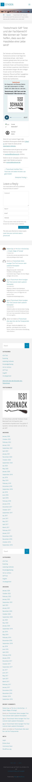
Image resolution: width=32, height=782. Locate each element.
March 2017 (6, 527)
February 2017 (7, 530)
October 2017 (7, 510)
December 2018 (7, 486)
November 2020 (7, 457)
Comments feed (7, 746)
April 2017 (5, 524)
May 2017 (5, 521)
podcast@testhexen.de (12, 154)
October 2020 (7, 460)
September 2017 (8, 513)
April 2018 (5, 498)
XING (20, 763)
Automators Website (9, 146)
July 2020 (5, 466)
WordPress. (21, 776)
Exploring (5, 358)
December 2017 (7, 507)
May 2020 (5, 468)
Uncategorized (7, 376)
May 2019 (5, 480)
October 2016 (7, 542)
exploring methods (8, 361)
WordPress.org (7, 749)
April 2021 (5, 451)
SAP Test (5, 370)
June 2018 (5, 495)
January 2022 (6, 445)
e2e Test (5, 355)
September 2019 (8, 474)
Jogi (8, 279)
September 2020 (8, 463)
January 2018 (6, 504)
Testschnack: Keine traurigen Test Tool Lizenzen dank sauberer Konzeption (16, 263)
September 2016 (8, 545)
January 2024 (6, 436)
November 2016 (7, 539)
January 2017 (6, 533)
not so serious (7, 367)
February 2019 (7, 483)
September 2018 (8, 489)
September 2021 (8, 448)
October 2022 (7, 439)
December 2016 (7, 536)
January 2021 (6, 454)
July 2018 (5, 492)
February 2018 (7, 501)
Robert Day (10, 249)
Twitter (13, 763)
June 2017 (5, 518)
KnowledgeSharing (8, 364)
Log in (4, 740)
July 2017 (5, 515)
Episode (8, 15)
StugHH (5, 373)
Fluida (15, 776)
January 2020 (6, 471)
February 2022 (7, 442)
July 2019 (5, 477)
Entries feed (6, 743)
